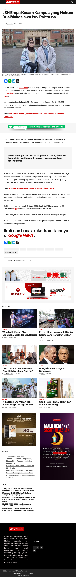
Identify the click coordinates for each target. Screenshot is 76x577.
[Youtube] (34, 550)
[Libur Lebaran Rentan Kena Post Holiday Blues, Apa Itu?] (19, 354)
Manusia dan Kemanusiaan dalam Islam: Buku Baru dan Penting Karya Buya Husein (18, 509)
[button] (3, 2)
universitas (8, 93)
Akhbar (5, 9)
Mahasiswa (49, 249)
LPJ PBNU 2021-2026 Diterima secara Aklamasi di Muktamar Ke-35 (16, 505)
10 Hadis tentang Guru (15, 456)
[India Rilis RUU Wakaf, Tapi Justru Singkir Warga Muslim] (19, 388)
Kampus (40, 249)
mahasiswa (23, 88)
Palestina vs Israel (10, 252)
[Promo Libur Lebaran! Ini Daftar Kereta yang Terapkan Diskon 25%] (56, 318)
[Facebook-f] (34, 547)
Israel (6, 96)
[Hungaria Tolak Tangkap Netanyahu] (56, 354)
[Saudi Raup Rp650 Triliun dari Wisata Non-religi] (56, 388)
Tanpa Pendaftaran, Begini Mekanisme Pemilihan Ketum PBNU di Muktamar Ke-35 (18, 489)
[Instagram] (41, 547)
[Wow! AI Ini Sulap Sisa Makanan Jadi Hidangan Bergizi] (19, 318)
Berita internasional (11, 249)
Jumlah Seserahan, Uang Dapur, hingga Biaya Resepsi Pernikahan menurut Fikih (19, 461)
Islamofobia (31, 249)
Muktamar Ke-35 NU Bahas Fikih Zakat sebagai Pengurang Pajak (16, 494)
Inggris (16, 209)
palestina (59, 249)
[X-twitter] (37, 547)
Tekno (5, 329)
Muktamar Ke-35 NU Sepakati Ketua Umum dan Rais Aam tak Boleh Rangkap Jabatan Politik (18, 499)
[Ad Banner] (38, 128)
